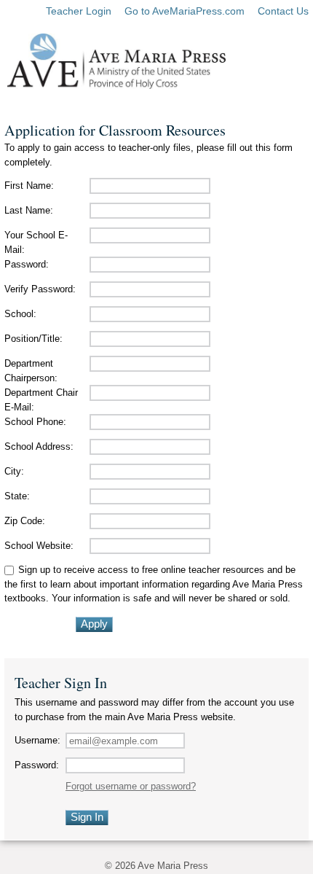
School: (20, 313)
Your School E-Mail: (36, 242)
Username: (37, 740)
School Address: (39, 446)
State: (17, 496)
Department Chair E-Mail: (41, 400)
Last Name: (28, 210)
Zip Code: (24, 520)
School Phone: (35, 421)
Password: (26, 264)
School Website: (39, 545)
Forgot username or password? (131, 786)
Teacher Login (78, 11)
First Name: (29, 185)
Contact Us (283, 11)
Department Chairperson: (31, 370)
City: (14, 471)
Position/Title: (33, 338)
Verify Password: (40, 289)
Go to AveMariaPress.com (184, 11)
